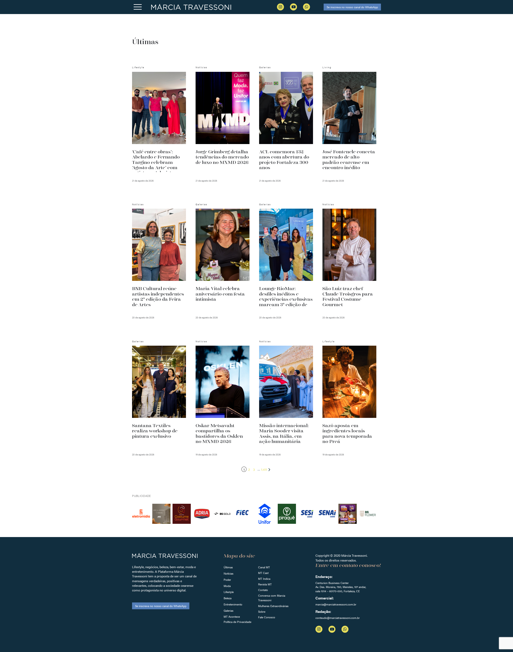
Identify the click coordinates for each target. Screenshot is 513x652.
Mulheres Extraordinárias (273, 606)
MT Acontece (232, 616)
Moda (227, 586)
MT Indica (264, 579)
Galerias (228, 610)
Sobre (261, 611)
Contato (263, 590)
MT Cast (263, 573)
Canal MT (264, 567)
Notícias (228, 573)
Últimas (228, 567)
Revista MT (265, 584)
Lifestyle (229, 592)
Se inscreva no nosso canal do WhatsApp (352, 7)
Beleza (227, 598)
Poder (227, 580)
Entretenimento (233, 604)
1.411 (264, 469)
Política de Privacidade (237, 622)
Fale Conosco (266, 617)
